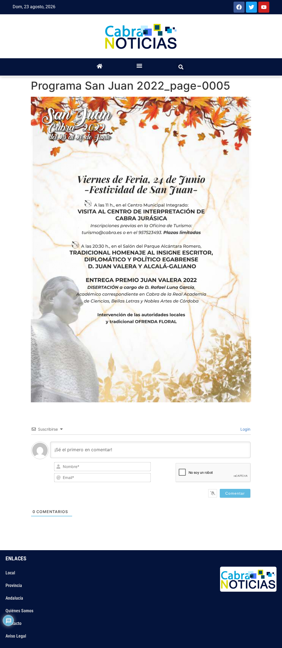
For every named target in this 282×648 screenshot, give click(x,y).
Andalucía (14, 598)
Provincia (14, 585)
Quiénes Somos (19, 610)
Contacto (13, 623)
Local (10, 572)
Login (244, 429)
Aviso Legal (16, 636)
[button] (139, 65)
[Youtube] (263, 7)
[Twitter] (251, 7)
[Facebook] (239, 7)
